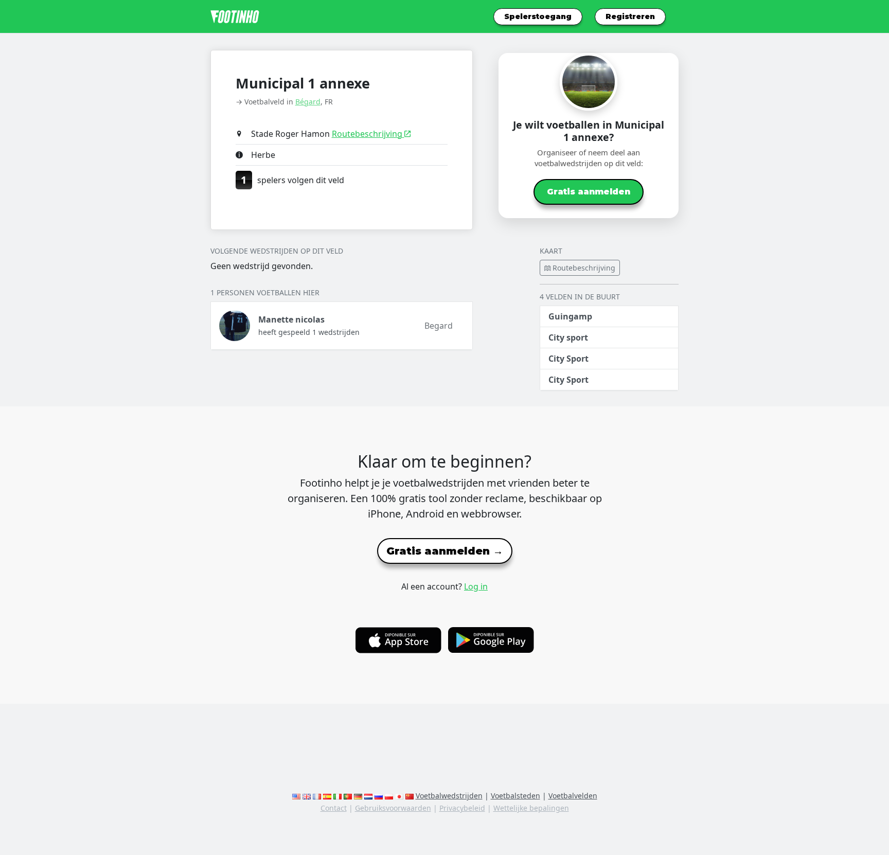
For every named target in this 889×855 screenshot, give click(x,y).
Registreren (630, 16)
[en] (296, 795)
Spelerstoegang (538, 16)
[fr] (317, 795)
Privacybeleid (462, 808)
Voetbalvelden (572, 795)
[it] (337, 795)
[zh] (409, 795)
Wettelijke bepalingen (531, 808)
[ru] (379, 795)
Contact (334, 808)
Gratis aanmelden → (444, 551)
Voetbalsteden (515, 795)
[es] (327, 795)
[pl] (389, 795)
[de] (358, 795)
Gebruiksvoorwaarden (393, 808)
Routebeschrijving (368, 133)
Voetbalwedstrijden (449, 795)
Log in (476, 586)
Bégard (308, 101)
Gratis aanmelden (588, 192)
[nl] (368, 795)
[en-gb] (307, 795)
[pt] (348, 795)
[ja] (399, 795)
